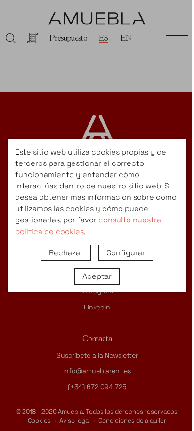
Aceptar (97, 276)
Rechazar (66, 253)
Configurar (125, 253)
